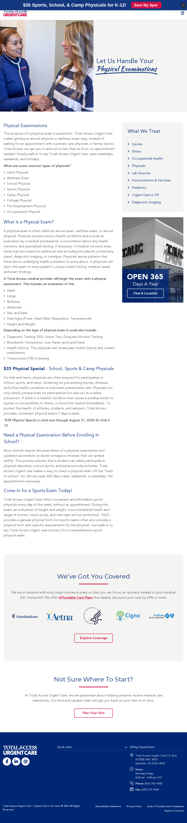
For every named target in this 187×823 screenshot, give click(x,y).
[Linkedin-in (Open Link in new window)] (16, 761)
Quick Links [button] (64, 747)
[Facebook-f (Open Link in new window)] (7, 761)
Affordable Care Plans (76, 597)
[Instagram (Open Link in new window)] (25, 761)
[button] (146, 5)
